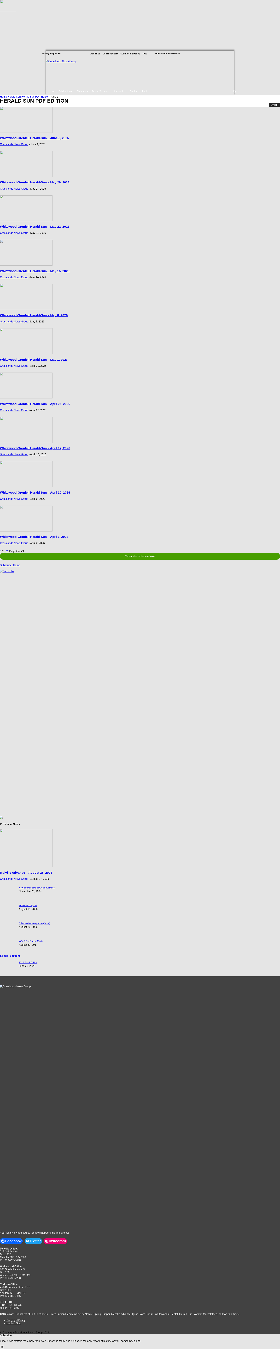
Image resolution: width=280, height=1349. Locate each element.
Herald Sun (14, 96)
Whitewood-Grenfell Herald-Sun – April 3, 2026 (34, 536)
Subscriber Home (10, 565)
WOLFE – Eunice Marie (31, 941)
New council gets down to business (37, 887)
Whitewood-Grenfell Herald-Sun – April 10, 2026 (35, 492)
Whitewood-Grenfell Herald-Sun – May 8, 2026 (34, 315)
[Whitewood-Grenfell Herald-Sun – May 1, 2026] (26, 353)
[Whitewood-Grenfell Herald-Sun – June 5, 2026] (26, 131)
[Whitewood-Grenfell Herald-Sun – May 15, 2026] (26, 264)
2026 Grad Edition (28, 962)
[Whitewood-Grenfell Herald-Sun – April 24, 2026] (26, 397)
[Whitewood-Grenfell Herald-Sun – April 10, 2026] (26, 486)
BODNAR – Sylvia (28, 905)
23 (7, 551)
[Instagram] (231, 53)
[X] (236, 53)
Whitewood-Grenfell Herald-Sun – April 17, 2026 (35, 448)
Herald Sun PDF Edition (35, 96)
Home (3, 96)
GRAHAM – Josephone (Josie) (34, 923)
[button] (234, 91)
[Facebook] (227, 53)
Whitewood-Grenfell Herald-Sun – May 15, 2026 (35, 271)
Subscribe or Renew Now (140, 556)
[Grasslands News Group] (66, 72)
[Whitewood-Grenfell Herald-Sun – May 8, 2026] (26, 309)
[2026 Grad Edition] (8, 10)
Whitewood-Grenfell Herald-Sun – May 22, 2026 (35, 226)
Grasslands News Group (14, 144)
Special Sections (10, 955)
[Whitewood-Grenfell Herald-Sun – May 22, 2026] (26, 220)
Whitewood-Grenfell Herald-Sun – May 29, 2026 (35, 182)
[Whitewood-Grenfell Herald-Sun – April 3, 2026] (26, 530)
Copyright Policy (15, 1320)
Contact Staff (13, 1323)
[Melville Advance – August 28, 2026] (26, 866)
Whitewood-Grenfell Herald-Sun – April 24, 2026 (35, 404)
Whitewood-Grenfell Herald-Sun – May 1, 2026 (34, 359)
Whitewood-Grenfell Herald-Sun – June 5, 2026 (34, 138)
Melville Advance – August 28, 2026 (26, 872)
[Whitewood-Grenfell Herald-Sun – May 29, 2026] (26, 176)
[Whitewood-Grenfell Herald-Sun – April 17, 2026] (26, 442)
